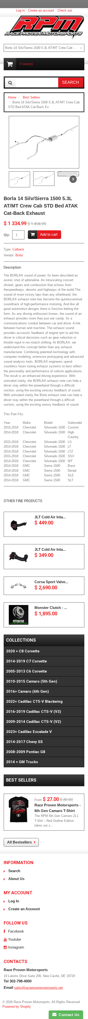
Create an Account (24, 909)
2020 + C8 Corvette (23, 651)
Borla (19, 255)
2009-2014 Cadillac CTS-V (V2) (33, 721)
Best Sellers (31, 97)
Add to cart (48, 234)
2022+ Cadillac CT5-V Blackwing (34, 701)
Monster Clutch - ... (50, 608)
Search (14, 871)
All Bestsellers (19, 842)
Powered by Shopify (16, 1006)
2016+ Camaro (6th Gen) (27, 691)
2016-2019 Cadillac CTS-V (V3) (33, 711)
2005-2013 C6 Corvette (26, 671)
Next (73, 179)
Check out (64, 10)
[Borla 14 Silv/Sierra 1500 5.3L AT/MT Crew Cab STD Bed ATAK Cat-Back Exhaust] (44, 142)
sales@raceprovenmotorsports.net (38, 988)
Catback (18, 249)
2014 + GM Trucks (22, 762)
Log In (13, 901)
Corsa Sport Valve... (51, 582)
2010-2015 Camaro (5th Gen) (31, 681)
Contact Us (67, 1015)
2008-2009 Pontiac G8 (25, 752)
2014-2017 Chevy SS (24, 742)
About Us (16, 879)
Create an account (41, 10)
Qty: (7, 235)
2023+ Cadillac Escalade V (29, 732)
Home (12, 97)
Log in (20, 10)
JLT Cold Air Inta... (50, 517)
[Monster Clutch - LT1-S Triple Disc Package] (18, 615)
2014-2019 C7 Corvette (26, 661)
